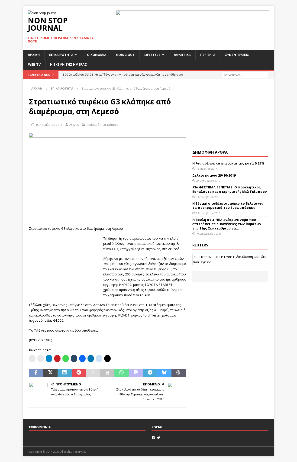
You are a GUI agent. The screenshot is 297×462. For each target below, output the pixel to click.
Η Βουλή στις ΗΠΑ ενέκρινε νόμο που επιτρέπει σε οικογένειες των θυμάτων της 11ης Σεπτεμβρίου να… (226, 223)
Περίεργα (208, 54)
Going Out (125, 54)
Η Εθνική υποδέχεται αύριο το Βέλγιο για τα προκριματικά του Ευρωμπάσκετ (228, 205)
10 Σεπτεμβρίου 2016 (208, 233)
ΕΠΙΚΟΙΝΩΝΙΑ (40, 427)
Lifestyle (152, 54)
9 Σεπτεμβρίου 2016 (208, 197)
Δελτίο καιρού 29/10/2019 (214, 175)
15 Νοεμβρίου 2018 (49, 125)
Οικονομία (97, 54)
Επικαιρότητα (61, 54)
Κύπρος (112, 125)
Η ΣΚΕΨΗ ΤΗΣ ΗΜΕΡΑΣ (68, 64)
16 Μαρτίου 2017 (206, 168)
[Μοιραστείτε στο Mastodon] (136, 373)
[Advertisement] (64, 265)
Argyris (74, 125)
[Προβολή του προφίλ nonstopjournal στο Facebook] (153, 437)
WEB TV (34, 64)
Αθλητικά (182, 54)
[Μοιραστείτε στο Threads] (178, 373)
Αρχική (34, 54)
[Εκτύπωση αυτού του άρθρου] (107, 373)
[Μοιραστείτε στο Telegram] (150, 373)
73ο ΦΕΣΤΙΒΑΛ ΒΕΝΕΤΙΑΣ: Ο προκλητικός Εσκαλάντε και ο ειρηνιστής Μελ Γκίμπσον (229, 189)
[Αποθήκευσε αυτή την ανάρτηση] (79, 373)
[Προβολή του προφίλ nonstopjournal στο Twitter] (158, 437)
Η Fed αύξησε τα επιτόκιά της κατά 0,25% (228, 163)
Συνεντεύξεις (237, 54)
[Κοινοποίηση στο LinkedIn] (65, 373)
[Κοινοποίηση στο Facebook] (36, 373)
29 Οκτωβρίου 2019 (208, 180)
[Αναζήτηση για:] (245, 74)
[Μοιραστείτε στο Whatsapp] (121, 373)
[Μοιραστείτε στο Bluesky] (164, 373)
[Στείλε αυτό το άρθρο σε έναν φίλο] (93, 373)
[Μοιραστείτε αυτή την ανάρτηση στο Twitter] (50, 373)
